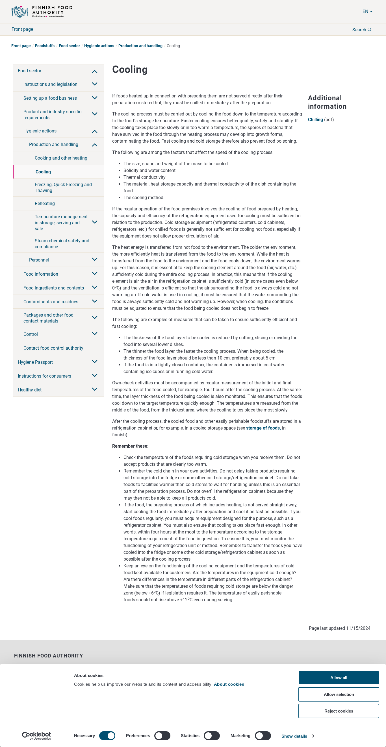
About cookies (230, 684)
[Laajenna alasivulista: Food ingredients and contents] (94, 287)
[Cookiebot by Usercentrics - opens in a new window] (36, 736)
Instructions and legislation (50, 84)
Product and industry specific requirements (52, 114)
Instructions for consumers (44, 376)
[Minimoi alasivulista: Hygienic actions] (94, 130)
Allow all (338, 677)
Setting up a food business (50, 98)
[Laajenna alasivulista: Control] (94, 334)
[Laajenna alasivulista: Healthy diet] (94, 389)
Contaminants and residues (50, 301)
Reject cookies (338, 711)
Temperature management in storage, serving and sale (61, 222)
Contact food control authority (53, 348)
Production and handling (140, 45)
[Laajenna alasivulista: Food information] (94, 274)
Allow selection (339, 694)
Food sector (69, 45)
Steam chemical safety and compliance (62, 243)
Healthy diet (30, 390)
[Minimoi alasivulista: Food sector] (94, 71)
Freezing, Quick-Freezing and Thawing (63, 187)
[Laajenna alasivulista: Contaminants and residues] (94, 301)
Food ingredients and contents (53, 288)
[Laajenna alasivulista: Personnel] (94, 259)
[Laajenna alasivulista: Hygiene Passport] (94, 362)
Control (30, 334)
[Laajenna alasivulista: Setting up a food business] (94, 98)
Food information (40, 274)
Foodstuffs (45, 45)
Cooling (43, 172)
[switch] (162, 735)
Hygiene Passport (35, 362)
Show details (294, 736)
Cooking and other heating (61, 158)
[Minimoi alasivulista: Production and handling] (94, 144)
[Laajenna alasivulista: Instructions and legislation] (94, 84)
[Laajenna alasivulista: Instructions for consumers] (94, 376)
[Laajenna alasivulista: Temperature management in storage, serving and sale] (94, 222)
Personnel (39, 260)
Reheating (45, 203)
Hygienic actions (99, 45)
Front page (22, 29)
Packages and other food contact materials (48, 318)
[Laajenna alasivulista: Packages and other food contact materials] (94, 318)
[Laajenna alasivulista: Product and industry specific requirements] (94, 114)
